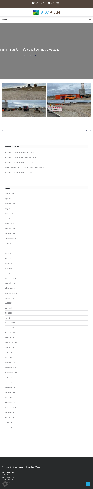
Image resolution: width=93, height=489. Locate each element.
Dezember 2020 (10, 278)
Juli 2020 (8, 303)
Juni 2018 (8, 382)
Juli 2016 (8, 422)
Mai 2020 (8, 313)
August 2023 (9, 194)
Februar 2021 (10, 268)
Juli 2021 (8, 243)
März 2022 (9, 214)
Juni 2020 (8, 308)
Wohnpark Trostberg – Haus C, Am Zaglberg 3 (21, 152)
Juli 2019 (8, 353)
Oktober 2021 (10, 233)
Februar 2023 (10, 204)
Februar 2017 (10, 402)
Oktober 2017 (10, 392)
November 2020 (10, 283)
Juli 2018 (8, 377)
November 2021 (10, 228)
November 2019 (10, 333)
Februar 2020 (10, 323)
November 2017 (10, 387)
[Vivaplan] (46, 12)
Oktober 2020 (10, 288)
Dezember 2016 (10, 407)
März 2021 (9, 263)
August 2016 (9, 417)
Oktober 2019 (10, 338)
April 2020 (8, 318)
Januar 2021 (9, 273)
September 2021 (11, 238)
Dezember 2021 (10, 223)
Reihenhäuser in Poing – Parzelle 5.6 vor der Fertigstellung (25, 167)
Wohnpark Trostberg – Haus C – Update (19, 162)
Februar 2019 (10, 363)
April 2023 (8, 199)
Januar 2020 (9, 328)
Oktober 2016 (10, 412)
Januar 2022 (9, 218)
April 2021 (8, 258)
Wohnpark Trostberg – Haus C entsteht (19, 172)
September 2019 (11, 343)
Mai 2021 (8, 253)
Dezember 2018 (10, 368)
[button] (5, 484)
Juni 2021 (8, 248)
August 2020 (9, 298)
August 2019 (9, 348)
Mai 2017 (8, 397)
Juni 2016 (8, 427)
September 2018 (11, 372)
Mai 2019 (8, 358)
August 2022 (9, 209)
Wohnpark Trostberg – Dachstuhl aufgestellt (20, 157)
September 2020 (11, 293)
